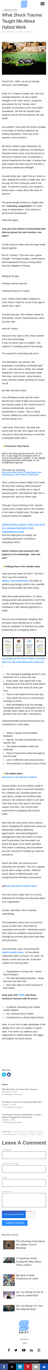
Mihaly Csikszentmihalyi (15, 581)
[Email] (36, 1367)
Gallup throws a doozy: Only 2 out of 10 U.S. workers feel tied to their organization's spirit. (23, 528)
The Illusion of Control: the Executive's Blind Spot (22, 1102)
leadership (9, 1134)
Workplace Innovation (28, 1132)
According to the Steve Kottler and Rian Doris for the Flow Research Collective (23, 660)
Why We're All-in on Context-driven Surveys (19, 1089)
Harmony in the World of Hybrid (19, 777)
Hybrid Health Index (26, 886)
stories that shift (31, 1134)
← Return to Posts (9, 10)
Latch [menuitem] (24, 1343)
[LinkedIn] (20, 1367)
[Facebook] (4, 1367)
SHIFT (30, 32)
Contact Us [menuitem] (24, 1339)
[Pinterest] (28, 1367)
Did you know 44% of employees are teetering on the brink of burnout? (22, 473)
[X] (12, 1367)
